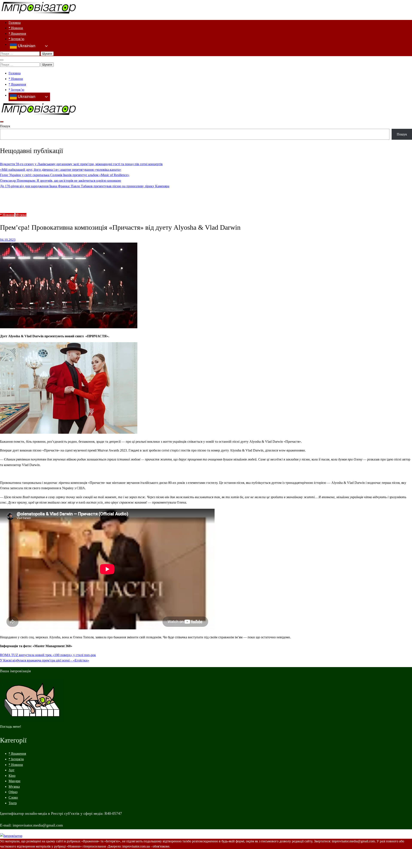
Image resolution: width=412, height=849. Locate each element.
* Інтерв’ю (16, 39)
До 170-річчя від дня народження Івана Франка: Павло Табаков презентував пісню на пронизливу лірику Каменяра (84, 186)
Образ (13, 792)
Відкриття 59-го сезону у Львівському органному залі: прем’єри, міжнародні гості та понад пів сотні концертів (81, 164)
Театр (13, 803)
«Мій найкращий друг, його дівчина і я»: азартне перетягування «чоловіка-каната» (60, 169)
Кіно (12, 775)
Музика (20, 215)
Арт (11, 770)
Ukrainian (26, 46)
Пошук (5, 126)
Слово (13, 797)
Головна (15, 22)
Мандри (14, 781)
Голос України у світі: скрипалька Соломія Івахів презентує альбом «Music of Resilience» (64, 175)
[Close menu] (1, 60)
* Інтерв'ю (16, 759)
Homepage (16, 195)
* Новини (16, 28)
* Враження (17, 33)
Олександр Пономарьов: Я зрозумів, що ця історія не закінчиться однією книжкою (60, 180)
